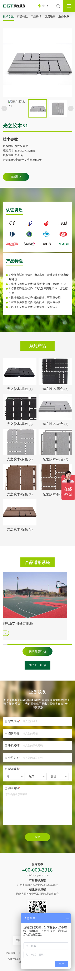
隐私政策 (11, 953)
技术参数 (8, 16)
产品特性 (22, 16)
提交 (37, 837)
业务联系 (63, 16)
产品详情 (36, 16)
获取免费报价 (37, 651)
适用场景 (50, 16)
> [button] (70, 108)
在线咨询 (16, 176)
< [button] (4, 108)
